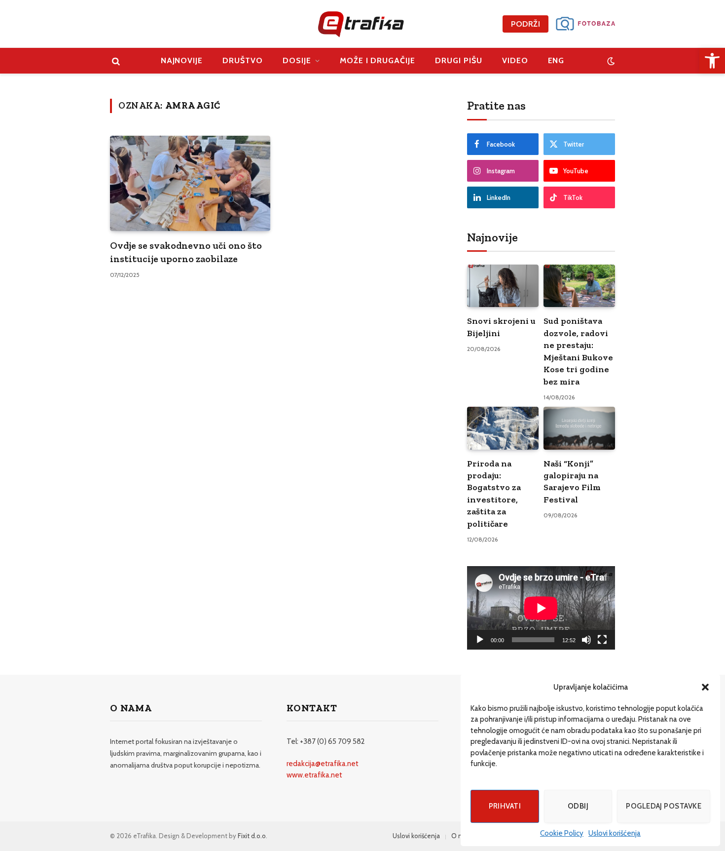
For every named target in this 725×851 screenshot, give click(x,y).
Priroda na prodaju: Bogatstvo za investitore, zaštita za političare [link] (494, 493)
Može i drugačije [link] (377, 60)
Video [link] (515, 60)
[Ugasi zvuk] (586, 640)
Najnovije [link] (182, 60)
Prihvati (505, 806)
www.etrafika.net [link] (314, 775)
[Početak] (480, 640)
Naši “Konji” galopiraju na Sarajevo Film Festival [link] (572, 481)
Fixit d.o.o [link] (252, 836)
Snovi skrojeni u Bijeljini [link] (501, 326)
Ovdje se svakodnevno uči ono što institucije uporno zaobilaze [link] (186, 252)
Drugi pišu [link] (458, 60)
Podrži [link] (525, 24)
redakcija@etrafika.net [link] (323, 763)
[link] (712, 61)
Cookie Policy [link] (561, 833)
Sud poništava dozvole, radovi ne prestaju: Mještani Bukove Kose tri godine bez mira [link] (578, 351)
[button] (705, 687)
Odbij (578, 806)
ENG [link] (556, 60)
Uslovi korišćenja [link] (614, 833)
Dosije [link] (297, 60)
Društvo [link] (242, 60)
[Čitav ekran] (602, 640)
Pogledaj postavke (663, 806)
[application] (541, 608)
